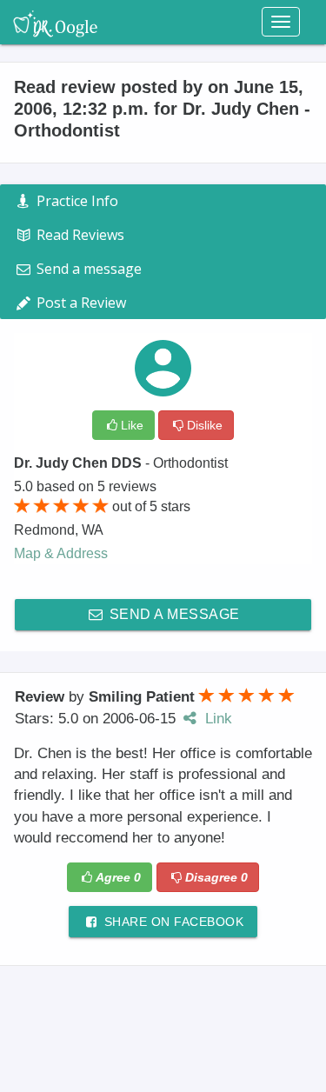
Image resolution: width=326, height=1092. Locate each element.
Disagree (216, 877)
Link (216, 718)
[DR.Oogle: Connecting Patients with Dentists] (55, 21)
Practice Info (75, 200)
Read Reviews (78, 234)
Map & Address (61, 553)
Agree (118, 877)
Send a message (172, 614)
